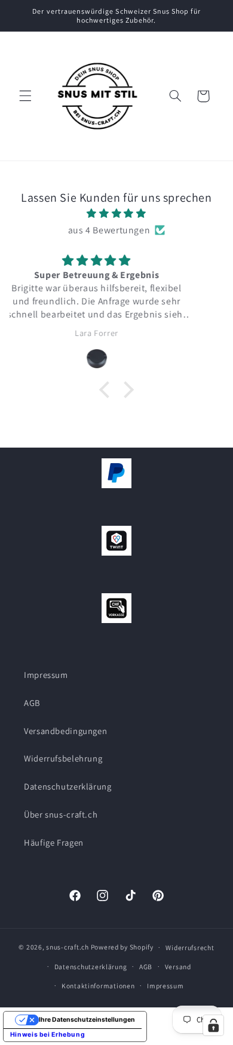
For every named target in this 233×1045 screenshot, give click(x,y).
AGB (32, 702)
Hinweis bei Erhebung (47, 1034)
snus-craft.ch (67, 946)
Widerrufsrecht (189, 947)
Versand (178, 966)
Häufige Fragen (54, 842)
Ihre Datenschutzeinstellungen (87, 1020)
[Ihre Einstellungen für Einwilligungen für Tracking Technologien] (213, 1025)
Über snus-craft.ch (60, 814)
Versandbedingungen (65, 730)
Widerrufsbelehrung (63, 758)
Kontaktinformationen (98, 985)
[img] (117, 213)
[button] (25, 96)
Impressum (46, 674)
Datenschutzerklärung (68, 786)
